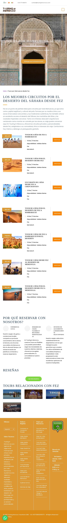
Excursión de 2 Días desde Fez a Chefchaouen (34, 184)
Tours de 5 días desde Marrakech (41, 443)
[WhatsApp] (58, 442)
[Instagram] (54, 442)
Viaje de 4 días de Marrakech (40, 437)
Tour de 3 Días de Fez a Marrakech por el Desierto (36, 236)
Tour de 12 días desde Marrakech (41, 449)
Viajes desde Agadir (24, 453)
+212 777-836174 (22, 2)
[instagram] (63, 2)
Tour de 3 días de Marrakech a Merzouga (41, 430)
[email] (57, 2)
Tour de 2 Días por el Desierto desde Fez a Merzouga (35, 288)
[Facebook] (58, 439)
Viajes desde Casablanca (24, 443)
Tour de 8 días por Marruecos (40, 465)
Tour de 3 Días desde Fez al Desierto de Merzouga (36, 262)
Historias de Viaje (25, 487)
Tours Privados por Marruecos (24, 465)
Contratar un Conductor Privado (24, 430)
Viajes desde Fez (25, 448)
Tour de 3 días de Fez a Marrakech (41, 486)
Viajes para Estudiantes (23, 471)
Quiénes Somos (25, 483)
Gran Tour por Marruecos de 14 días (41, 479)
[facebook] (60, 2)
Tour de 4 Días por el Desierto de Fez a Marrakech (35, 210)
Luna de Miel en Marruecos (25, 477)
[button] (5, 518)
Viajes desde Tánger (24, 459)
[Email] (54, 439)
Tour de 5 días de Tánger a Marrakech (41, 493)
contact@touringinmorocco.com (41, 2)
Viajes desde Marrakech (24, 437)
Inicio (5, 91)
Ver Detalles (57, 140)
